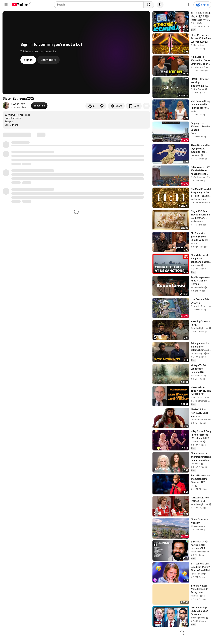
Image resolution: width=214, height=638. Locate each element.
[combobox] (100, 5)
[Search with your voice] (160, 4)
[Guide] (6, 5)
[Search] (148, 4)
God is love (18, 104)
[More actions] (146, 106)
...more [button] (14, 125)
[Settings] (189, 5)
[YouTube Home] (19, 4)
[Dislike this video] (101, 106)
